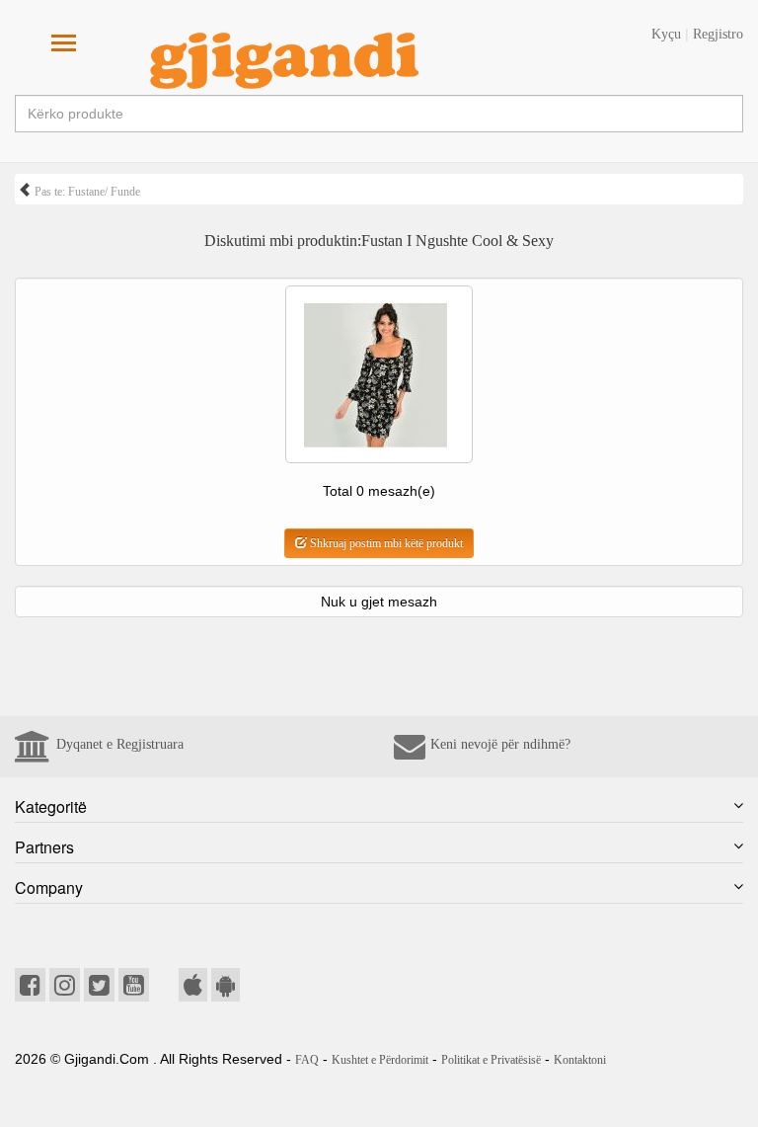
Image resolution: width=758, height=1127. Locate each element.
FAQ (307, 1060)
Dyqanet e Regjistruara (120, 744)
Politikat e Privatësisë (491, 1060)
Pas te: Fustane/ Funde (86, 192)
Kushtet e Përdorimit (380, 1060)
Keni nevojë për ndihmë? (500, 744)
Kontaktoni (580, 1060)
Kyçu (666, 34)
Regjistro (718, 34)
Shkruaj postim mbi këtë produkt (385, 543)
